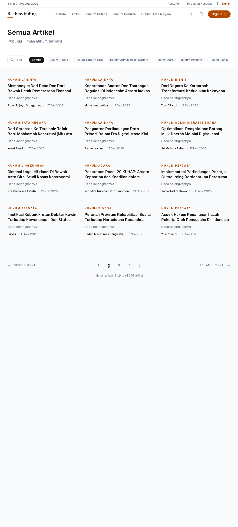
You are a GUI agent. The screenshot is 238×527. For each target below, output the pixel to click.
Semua (36, 60)
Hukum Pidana (96, 14)
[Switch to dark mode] (191, 14)
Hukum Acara (165, 60)
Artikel (75, 14)
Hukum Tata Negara (156, 14)
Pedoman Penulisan (200, 4)
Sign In (226, 4)
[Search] (201, 14)
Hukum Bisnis (219, 60)
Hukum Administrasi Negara (129, 60)
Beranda (59, 14)
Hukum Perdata (124, 14)
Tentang (173, 4)
